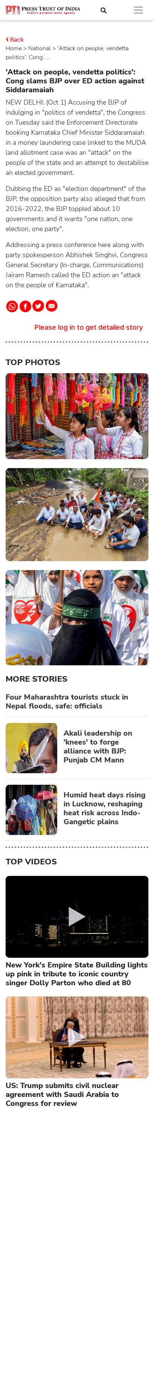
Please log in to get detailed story (88, 327)
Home (14, 48)
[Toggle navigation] (138, 10)
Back (17, 39)
